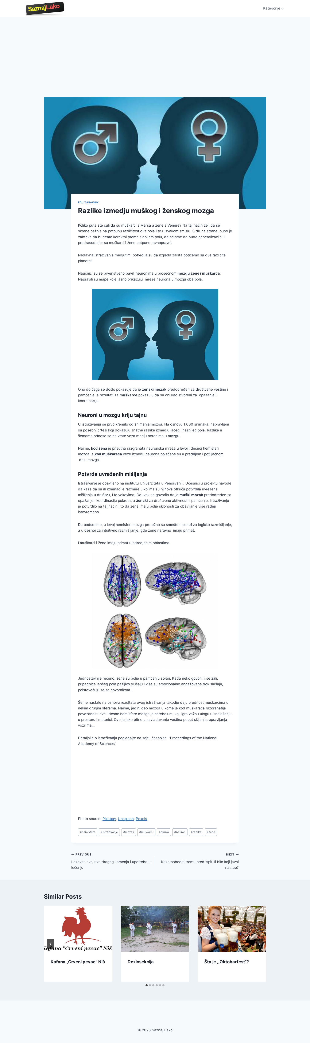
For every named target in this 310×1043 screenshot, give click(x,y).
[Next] (259, 944)
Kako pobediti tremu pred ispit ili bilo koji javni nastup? (200, 861)
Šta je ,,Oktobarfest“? (226, 961)
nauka (164, 832)
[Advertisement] (155, 48)
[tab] (147, 985)
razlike (196, 832)
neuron (180, 832)
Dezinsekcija (141, 961)
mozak (128, 832)
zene (211, 832)
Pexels (141, 819)
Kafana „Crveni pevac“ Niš (78, 961)
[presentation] (78, 929)
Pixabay (109, 819)
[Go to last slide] (50, 944)
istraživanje (109, 832)
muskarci (146, 832)
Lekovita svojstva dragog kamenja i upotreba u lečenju (111, 861)
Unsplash (126, 819)
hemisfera (87, 832)
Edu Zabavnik (88, 202)
